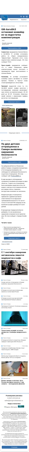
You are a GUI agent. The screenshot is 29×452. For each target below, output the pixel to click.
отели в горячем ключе (7, 105)
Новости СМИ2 (5, 107)
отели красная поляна (7, 241)
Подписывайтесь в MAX (14, 48)
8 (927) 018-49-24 (14, 398)
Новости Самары (7, 140)
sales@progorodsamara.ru (14, 400)
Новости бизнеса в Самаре (9, 26)
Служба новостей (7, 43)
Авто (3, 40)
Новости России (6, 378)
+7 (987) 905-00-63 (10, 426)
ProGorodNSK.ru (16, 176)
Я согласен (14, 447)
